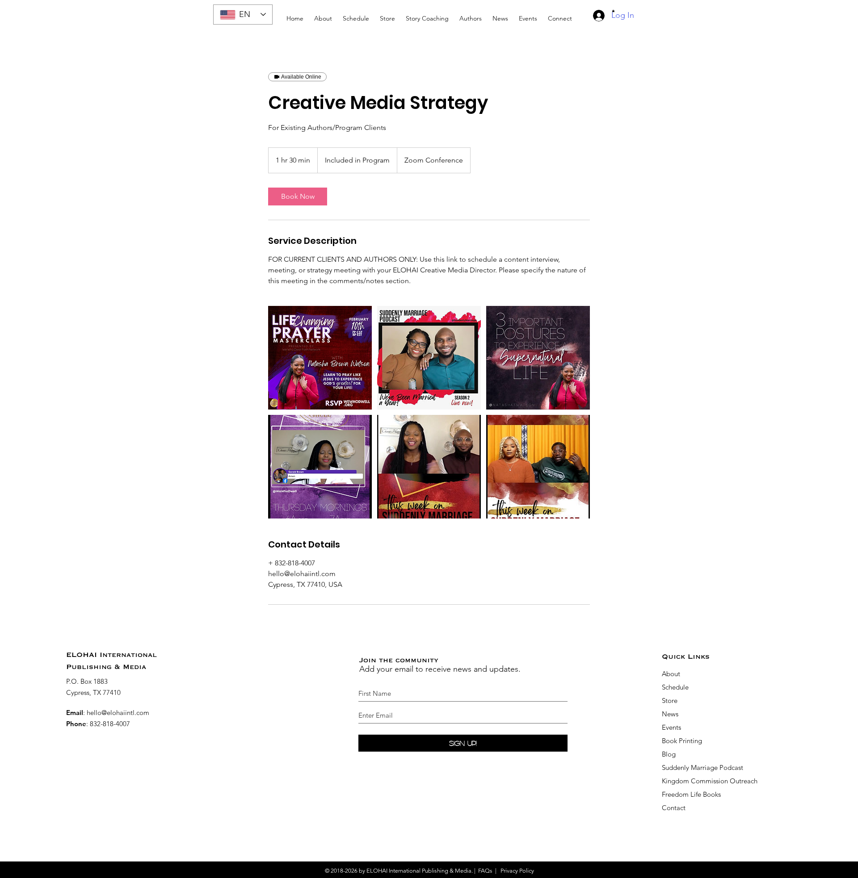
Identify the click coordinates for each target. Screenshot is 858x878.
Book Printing (682, 740)
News (670, 714)
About (671, 673)
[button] (427, 14)
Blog (669, 754)
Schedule (676, 687)
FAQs (485, 870)
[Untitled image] (320, 358)
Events (671, 727)
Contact (674, 807)
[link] (297, 196)
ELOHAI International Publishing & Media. (419, 870)
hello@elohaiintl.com (118, 712)
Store (669, 700)
